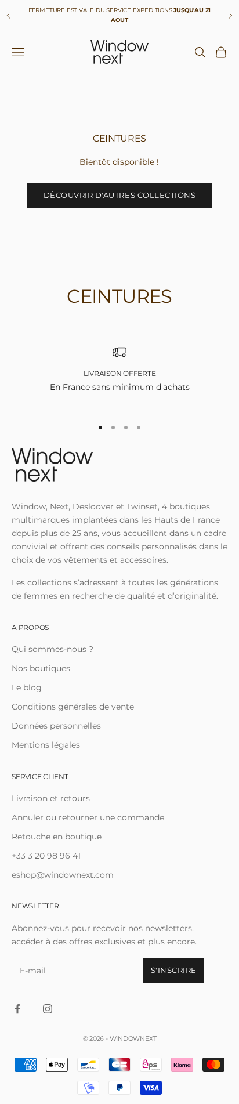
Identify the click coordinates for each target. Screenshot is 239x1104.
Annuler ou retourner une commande (88, 817)
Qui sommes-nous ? (52, 649)
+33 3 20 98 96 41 (46, 855)
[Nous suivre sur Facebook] (17, 1009)
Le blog (27, 687)
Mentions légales (46, 745)
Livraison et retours (51, 798)
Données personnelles (56, 726)
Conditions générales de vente (73, 706)
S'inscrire (174, 970)
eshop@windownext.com (63, 875)
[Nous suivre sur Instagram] (47, 1009)
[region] (119, 376)
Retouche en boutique (57, 836)
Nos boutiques (41, 668)
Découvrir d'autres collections (120, 195)
